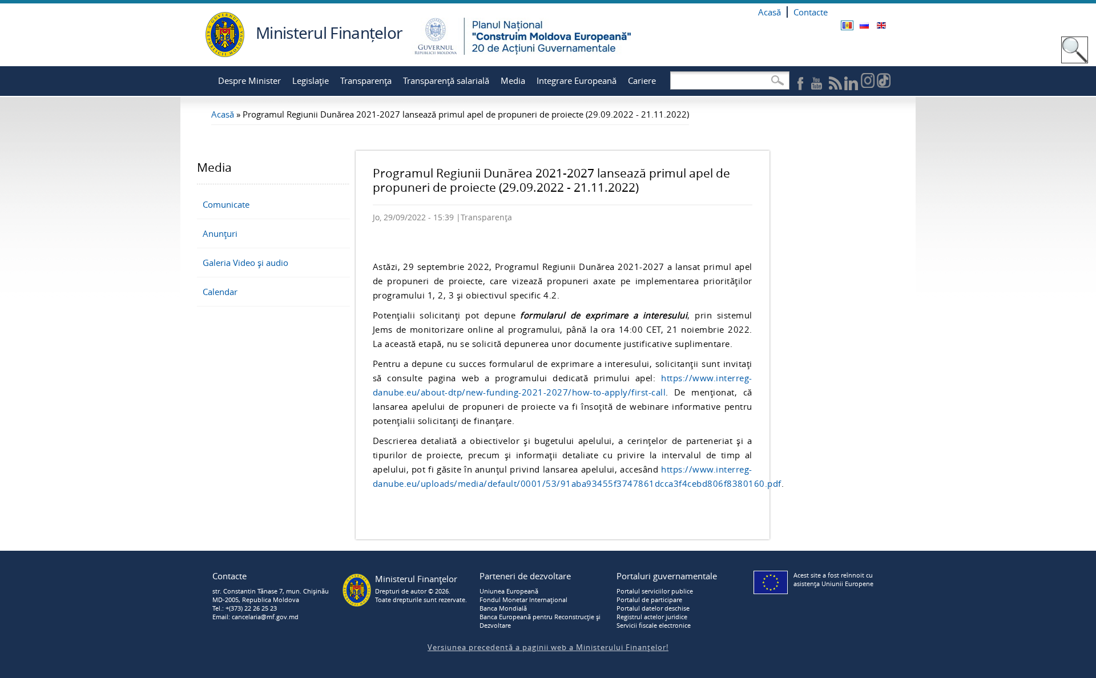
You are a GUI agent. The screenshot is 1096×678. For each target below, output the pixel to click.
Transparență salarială (446, 80)
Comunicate (226, 204)
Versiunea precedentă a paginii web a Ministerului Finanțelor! (548, 647)
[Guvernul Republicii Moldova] (225, 54)
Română (847, 25)
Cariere (642, 80)
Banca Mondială (503, 608)
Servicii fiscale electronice (653, 625)
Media (513, 80)
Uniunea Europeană (509, 591)
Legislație (310, 80)
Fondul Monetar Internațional (523, 599)
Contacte (810, 12)
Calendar (220, 291)
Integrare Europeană (576, 80)
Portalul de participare (649, 599)
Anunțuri (220, 233)
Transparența (366, 80)
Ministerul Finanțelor (329, 32)
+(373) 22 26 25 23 (251, 608)
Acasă (769, 12)
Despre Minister (249, 80)
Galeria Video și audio (245, 262)
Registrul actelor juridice (651, 616)
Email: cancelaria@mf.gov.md (255, 616)
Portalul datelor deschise (653, 608)
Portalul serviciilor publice (654, 591)
